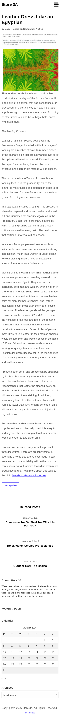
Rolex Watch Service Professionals (30, 545)
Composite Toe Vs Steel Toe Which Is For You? (30, 524)
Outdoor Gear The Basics (30, 565)
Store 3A (10, 4)
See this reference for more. (29, 475)
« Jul (4, 678)
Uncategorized (10, 485)
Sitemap (30, 712)
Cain (7, 29)
